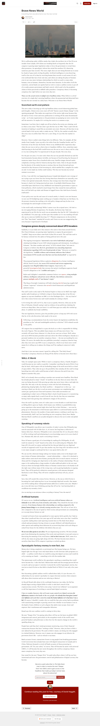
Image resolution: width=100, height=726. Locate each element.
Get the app (58, 719)
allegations (55, 261)
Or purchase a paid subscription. (50, 700)
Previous (27, 708)
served (49, 285)
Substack (42, 722)
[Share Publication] (80, 3)
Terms (53, 715)
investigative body (36, 268)
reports (63, 274)
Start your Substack (46, 719)
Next (73, 708)
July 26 (60, 283)
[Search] (77, 3)
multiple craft (33, 279)
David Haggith (28, 16)
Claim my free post (50, 696)
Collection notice (60, 715)
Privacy (49, 715)
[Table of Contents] (2, 363)
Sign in (95, 3)
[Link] (19, 105)
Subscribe (87, 3)
